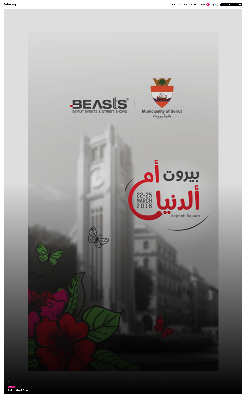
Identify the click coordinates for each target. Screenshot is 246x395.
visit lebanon (193, 4)
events (180, 4)
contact (202, 4)
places (174, 4)
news (185, 4)
